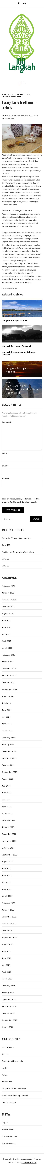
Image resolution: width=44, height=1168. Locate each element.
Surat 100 (6, 545)
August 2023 (7, 779)
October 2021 (8, 930)
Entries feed (7, 1129)
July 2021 (6, 951)
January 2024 (8, 744)
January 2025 (8, 661)
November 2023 (9, 758)
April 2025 (6, 641)
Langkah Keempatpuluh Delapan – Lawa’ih (19, 353)
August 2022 (7, 861)
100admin (9, 118)
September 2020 (9, 1020)
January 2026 (8, 593)
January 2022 (8, 910)
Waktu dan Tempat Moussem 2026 (16, 538)
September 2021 (9, 937)
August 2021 (7, 944)
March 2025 (7, 648)
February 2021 (8, 985)
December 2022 (9, 834)
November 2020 (9, 1006)
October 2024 (8, 682)
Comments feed (9, 1136)
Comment (6, 422)
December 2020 (9, 999)
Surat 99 (5, 559)
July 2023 (6, 786)
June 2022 (6, 875)
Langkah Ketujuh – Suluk (14, 320)
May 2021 (6, 965)
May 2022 (6, 882)
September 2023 (9, 772)
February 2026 (8, 586)
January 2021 (8, 992)
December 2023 (9, 751)
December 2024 (9, 668)
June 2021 (6, 958)
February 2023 (8, 820)
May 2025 (6, 634)
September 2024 (9, 689)
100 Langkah (10, 288)
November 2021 (9, 923)
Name (5, 453)
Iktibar (5, 1068)
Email (5, 466)
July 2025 (6, 620)
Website (5, 478)
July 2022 (6, 868)
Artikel (5, 1054)
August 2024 (7, 696)
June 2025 (6, 627)
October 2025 (8, 606)
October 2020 (8, 1013)
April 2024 (6, 723)
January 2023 (8, 827)
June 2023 (6, 792)
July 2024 (6, 703)
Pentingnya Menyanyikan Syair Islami (18, 552)
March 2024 (7, 730)
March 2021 (7, 979)
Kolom (5, 1075)
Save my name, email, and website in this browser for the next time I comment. (21, 500)
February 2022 (8, 903)
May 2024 (6, 717)
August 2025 (7, 613)
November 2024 (9, 675)
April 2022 (6, 889)
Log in (5, 1122)
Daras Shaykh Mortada (12, 1061)
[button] (19, 3)
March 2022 (7, 896)
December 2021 (9, 917)
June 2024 (6, 710)
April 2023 (6, 806)
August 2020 (7, 1027)
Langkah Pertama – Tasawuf (16, 346)
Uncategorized (9, 1102)
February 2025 (8, 655)
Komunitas (7, 1081)
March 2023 (7, 813)
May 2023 (6, 799)
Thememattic (29, 1162)
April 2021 (6, 972)
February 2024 (8, 737)
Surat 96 (5, 566)
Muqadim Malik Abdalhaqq (14, 1088)
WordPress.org (9, 1143)
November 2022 (9, 841)
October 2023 (8, 765)
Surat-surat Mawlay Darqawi (15, 1095)
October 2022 (8, 848)
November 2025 (9, 599)
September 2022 (9, 855)
